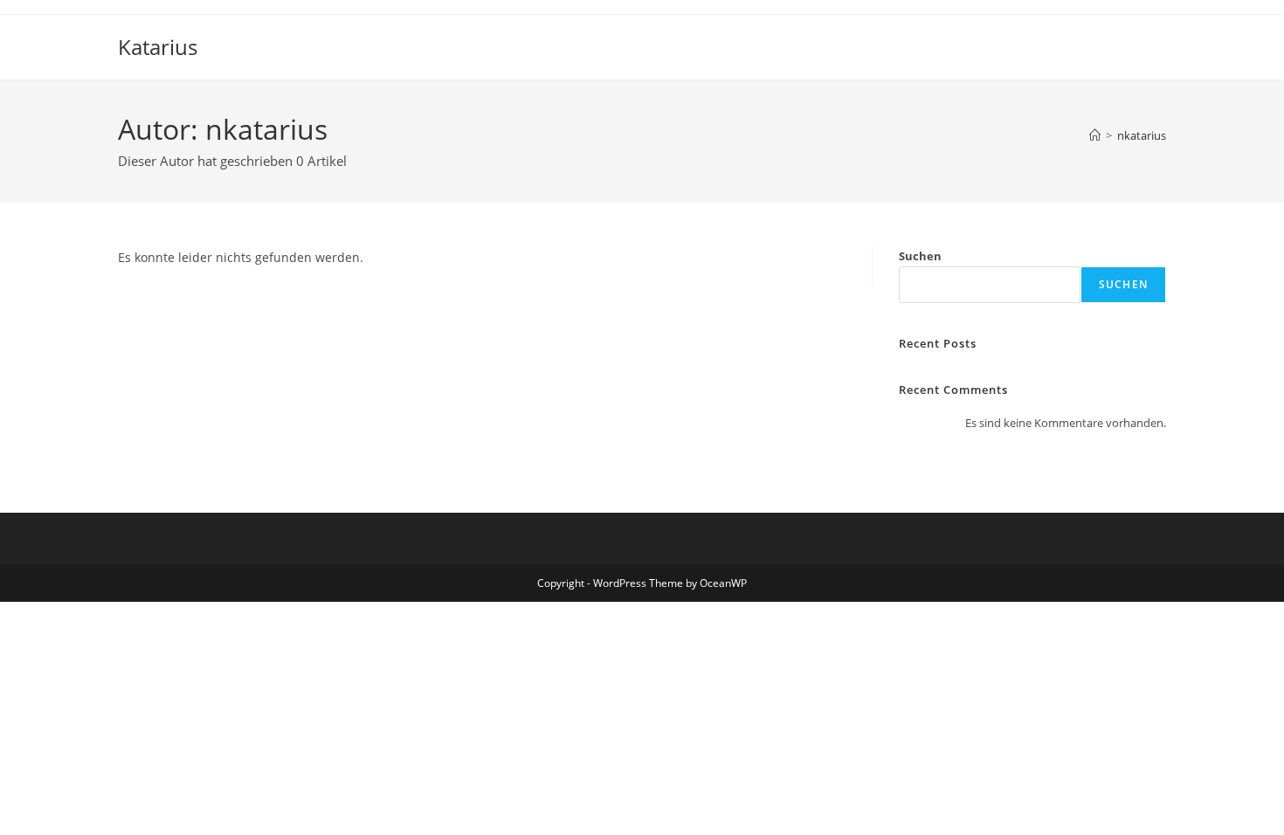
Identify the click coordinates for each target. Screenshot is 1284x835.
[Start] (1095, 135)
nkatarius (1141, 135)
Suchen (920, 256)
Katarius (157, 46)
